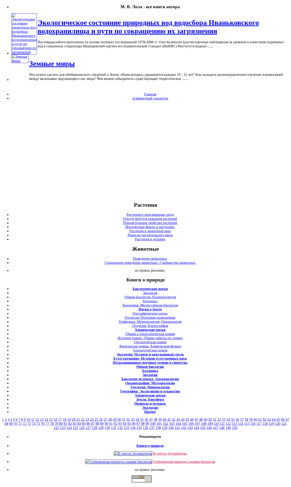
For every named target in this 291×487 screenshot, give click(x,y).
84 (79, 424)
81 (65, 424)
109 (210, 424)
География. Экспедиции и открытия (150, 391)
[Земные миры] (20, 61)
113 (234, 424)
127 (88, 428)
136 (145, 428)
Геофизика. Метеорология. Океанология (150, 322)
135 (139, 428)
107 (197, 424)
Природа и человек (150, 403)
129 (101, 428)
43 (178, 419)
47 (196, 419)
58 (246, 419)
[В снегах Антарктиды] (133, 453)
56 (237, 419)
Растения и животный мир (150, 231)
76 (43, 424)
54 (228, 419)
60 (255, 419)
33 (133, 419)
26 (101, 419)
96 (133, 424)
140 (171, 428)
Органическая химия (150, 342)
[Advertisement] (145, 150)
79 (56, 424)
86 (88, 424)
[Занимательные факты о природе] (112, 18)
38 (155, 419)
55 (233, 419)
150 (234, 428)
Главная (150, 94)
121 (284, 424)
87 (93, 424)
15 (51, 419)
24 (92, 419)
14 (46, 419)
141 (177, 428)
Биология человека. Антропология (150, 379)
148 (222, 428)
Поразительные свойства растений (150, 223)
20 (73, 419)
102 (165, 424)
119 (271, 424)
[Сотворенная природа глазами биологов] (119, 462)
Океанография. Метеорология (150, 383)
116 (253, 424)
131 (113, 428)
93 (120, 424)
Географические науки (150, 313)
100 (153, 424)
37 (151, 419)
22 (83, 419)
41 (169, 419)
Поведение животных (150, 258)
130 (107, 428)
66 (283, 419)
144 (196, 428)
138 (158, 428)
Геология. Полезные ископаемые (150, 317)
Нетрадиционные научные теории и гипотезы (150, 363)
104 (178, 424)
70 (15, 424)
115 (246, 424)
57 (242, 419)
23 (87, 419)
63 (269, 419)
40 (164, 419)
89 (102, 424)
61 (260, 419)
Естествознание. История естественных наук (150, 358)
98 (143, 424)
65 (278, 419)
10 (28, 419)
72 (24, 424)
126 (82, 428)
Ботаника (150, 301)
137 (152, 428)
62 (264, 419)
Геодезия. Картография (150, 326)
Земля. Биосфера (150, 399)
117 (259, 424)
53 (224, 419)
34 (137, 419)
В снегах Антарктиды (170, 453)
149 (228, 428)
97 (138, 424)
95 (129, 424)
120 (277, 424)
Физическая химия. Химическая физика (150, 346)
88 (97, 424)
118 (265, 424)
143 (190, 428)
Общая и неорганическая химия (150, 334)
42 (174, 419)
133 (126, 428)
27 (105, 419)
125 (75, 428)
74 (33, 424)
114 (240, 424)
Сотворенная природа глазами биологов (184, 462)
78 (52, 424)
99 (147, 424)
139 (164, 428)
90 (106, 424)
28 (110, 419)
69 (11, 424)
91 (111, 424)
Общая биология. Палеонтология (150, 297)
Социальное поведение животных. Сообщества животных (150, 263)
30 (119, 419)
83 (74, 424)
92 (115, 424)
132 (120, 428)
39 (160, 419)
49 (205, 419)
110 (216, 424)
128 (94, 428)
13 (42, 419)
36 (146, 419)
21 (78, 419)
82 (70, 424)
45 (187, 419)
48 (201, 419)
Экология (150, 408)
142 (183, 428)
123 (62, 428)
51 (214, 419)
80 (61, 424)
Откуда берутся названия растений (150, 219)
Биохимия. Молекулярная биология (150, 305)
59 (251, 419)
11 (33, 419)
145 (203, 428)
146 (209, 428)
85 (83, 424)
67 (287, 419)
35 (142, 419)
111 (222, 424)
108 (203, 424)
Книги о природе (150, 446)
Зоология (150, 293)
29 (114, 419)
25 (96, 419)
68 (6, 424)
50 (210, 419)
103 (172, 424)
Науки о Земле (150, 309)
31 (123, 419)
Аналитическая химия (150, 350)
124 (69, 428)
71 (20, 424)
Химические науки (150, 330)
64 (274, 419)
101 (159, 424)
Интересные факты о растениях (150, 227)
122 (56, 428)
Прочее (150, 412)
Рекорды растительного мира (150, 235)
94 (124, 424)
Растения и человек (150, 239)
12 (37, 419)
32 (128, 419)
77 (47, 424)
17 (60, 419)
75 (38, 424)
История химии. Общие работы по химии (150, 338)
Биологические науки (150, 289)
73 (29, 424)
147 (215, 428)
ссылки (145, 484)
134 (132, 428)
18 (64, 419)
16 (55, 419)
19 (69, 419)
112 (228, 424)
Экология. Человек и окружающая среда (150, 354)
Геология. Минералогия (150, 387)
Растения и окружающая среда (150, 215)
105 (184, 424)
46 (192, 419)
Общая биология (150, 367)
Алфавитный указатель (150, 98)
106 (191, 424)
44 (183, 419)
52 (219, 419)
